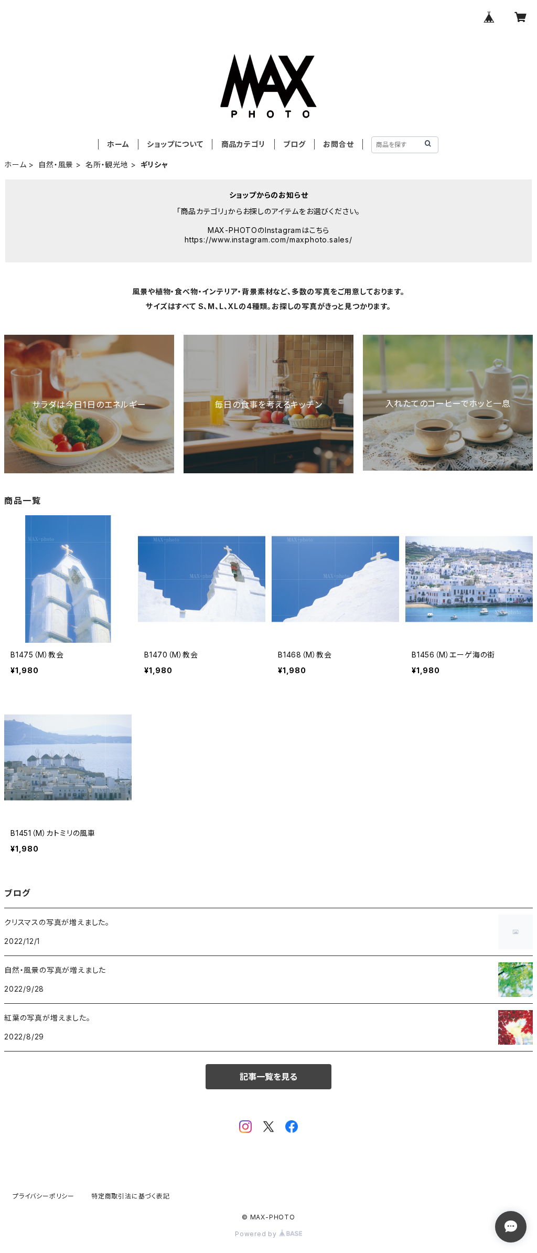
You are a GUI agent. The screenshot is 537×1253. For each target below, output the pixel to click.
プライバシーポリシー (43, 1196)
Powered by (257, 1234)
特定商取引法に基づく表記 (130, 1196)
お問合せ (338, 144)
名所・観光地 (106, 164)
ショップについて (175, 144)
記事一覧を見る (268, 1076)
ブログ (294, 144)
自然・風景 (55, 164)
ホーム (118, 144)
